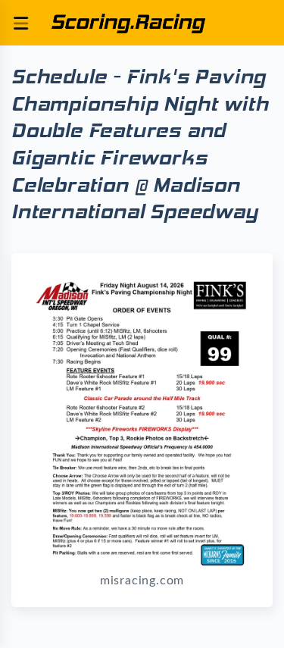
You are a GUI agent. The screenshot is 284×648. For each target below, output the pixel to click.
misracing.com (142, 580)
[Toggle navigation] (20, 22)
